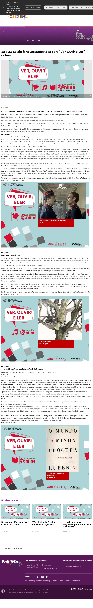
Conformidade (21, 592)
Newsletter (53, 580)
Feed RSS (45, 590)
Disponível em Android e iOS (73, 566)
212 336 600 (47, 565)
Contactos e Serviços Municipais (33, 590)
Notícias (41, 41)
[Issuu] (47, 577)
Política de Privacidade (31, 592)
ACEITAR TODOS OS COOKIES (56, 7)
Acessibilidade (3, 591)
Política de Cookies (43, 592)
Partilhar (19, 549)
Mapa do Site (12, 590)
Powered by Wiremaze (88, 589)
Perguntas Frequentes (42, 580)
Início (28, 41)
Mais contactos (29, 580)
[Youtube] (38, 577)
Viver (34, 41)
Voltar (7, 549)
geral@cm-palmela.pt (50, 568)
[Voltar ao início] (14, 15)
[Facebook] (33, 577)
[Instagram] (42, 577)
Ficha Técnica (20, 590)
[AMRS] (85, 592)
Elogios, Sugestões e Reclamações (69, 580)
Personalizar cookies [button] (33, 7)
